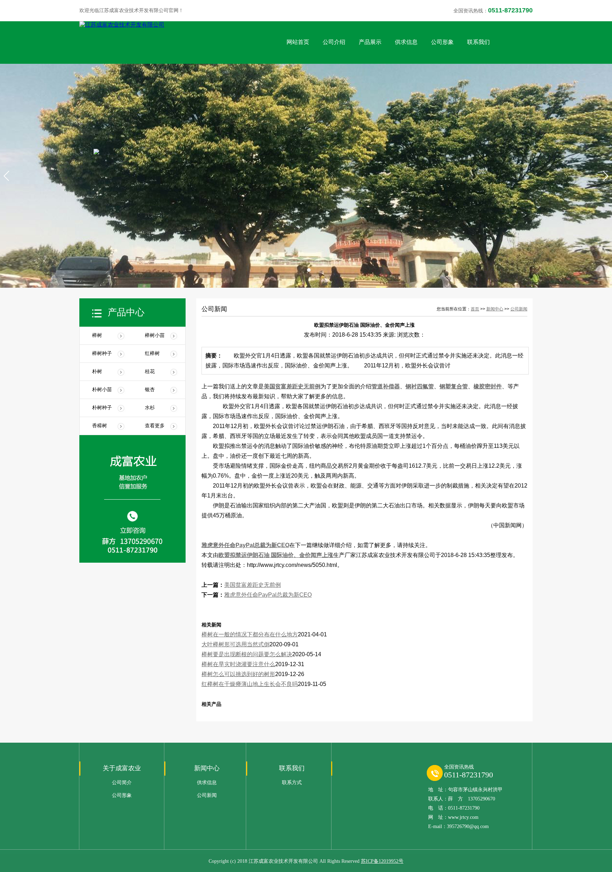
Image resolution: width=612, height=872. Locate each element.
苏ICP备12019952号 (382, 861)
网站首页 (298, 42)
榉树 (97, 335)
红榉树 (152, 353)
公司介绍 (334, 42)
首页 (475, 308)
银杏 (150, 389)
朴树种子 (102, 407)
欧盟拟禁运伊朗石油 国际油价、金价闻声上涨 (276, 555)
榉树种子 (102, 353)
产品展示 (370, 42)
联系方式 (292, 782)
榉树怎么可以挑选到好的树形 (238, 674)
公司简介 (122, 782)
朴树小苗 (102, 389)
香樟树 (99, 425)
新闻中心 (494, 308)
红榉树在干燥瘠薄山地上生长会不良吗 (250, 684)
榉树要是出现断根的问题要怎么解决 (247, 654)
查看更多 (155, 425)
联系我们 (478, 42)
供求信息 (406, 42)
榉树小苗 (155, 335)
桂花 (150, 371)
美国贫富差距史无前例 (292, 386)
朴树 (97, 371)
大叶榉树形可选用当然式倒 (236, 644)
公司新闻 (518, 308)
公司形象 (442, 42)
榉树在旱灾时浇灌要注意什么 (238, 664)
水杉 (150, 407)
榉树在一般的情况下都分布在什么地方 (250, 634)
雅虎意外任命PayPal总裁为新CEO (245, 545)
